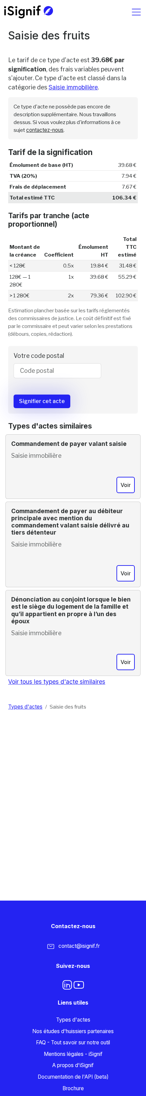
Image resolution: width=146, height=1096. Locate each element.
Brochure (73, 1088)
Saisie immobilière (73, 87)
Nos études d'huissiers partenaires (73, 1031)
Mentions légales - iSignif (73, 1054)
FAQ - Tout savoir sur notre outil (73, 1042)
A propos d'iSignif (73, 1065)
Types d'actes (25, 706)
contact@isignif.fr (79, 946)
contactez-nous (44, 130)
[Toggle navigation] (136, 12)
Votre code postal (39, 355)
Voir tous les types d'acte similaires (56, 681)
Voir (126, 485)
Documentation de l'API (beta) (73, 1077)
